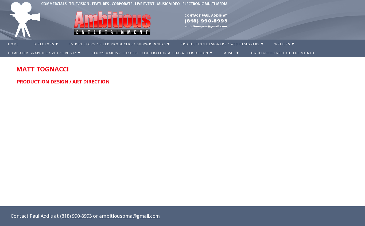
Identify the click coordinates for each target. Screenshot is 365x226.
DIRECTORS (44, 44)
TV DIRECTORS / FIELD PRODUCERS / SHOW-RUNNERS (117, 44)
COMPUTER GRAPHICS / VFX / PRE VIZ (42, 53)
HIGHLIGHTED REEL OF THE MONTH (282, 53)
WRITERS (282, 44)
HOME (13, 44)
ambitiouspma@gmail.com (129, 216)
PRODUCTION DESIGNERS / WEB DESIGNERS (220, 44)
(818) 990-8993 (76, 216)
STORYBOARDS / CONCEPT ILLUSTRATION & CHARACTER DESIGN (149, 53)
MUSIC (229, 53)
